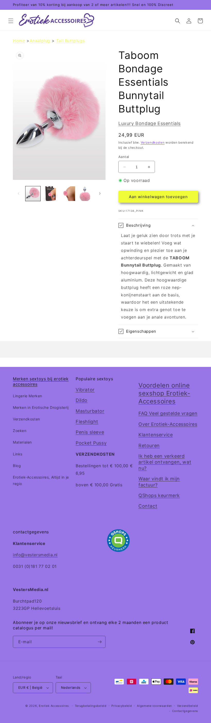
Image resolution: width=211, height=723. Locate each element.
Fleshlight (87, 421)
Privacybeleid (121, 706)
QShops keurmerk (159, 495)
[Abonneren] (99, 642)
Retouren (149, 445)
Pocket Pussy (91, 443)
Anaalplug (40, 40)
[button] (10, 21)
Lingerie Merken (27, 396)
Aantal (123, 157)
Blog (17, 465)
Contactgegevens (185, 711)
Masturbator (90, 411)
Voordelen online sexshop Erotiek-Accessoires (164, 393)
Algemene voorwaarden (154, 706)
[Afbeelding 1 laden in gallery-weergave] (32, 193)
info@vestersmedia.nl (35, 554)
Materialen (22, 442)
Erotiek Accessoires (54, 706)
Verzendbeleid (187, 706)
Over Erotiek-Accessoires (167, 424)
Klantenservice (155, 434)
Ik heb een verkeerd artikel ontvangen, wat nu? (164, 462)
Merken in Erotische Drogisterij (41, 407)
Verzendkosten (153, 142)
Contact (147, 506)
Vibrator (85, 389)
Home (19, 40)
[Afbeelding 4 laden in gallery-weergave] (85, 193)
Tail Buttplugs (70, 40)
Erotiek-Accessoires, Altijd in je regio (41, 480)
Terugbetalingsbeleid (91, 706)
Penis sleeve (90, 432)
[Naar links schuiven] (18, 193)
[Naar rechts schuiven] (100, 193)
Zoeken (20, 430)
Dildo (81, 400)
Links (17, 454)
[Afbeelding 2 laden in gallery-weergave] (50, 193)
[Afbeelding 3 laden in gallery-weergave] (67, 193)
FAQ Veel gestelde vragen (167, 413)
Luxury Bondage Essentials (149, 123)
